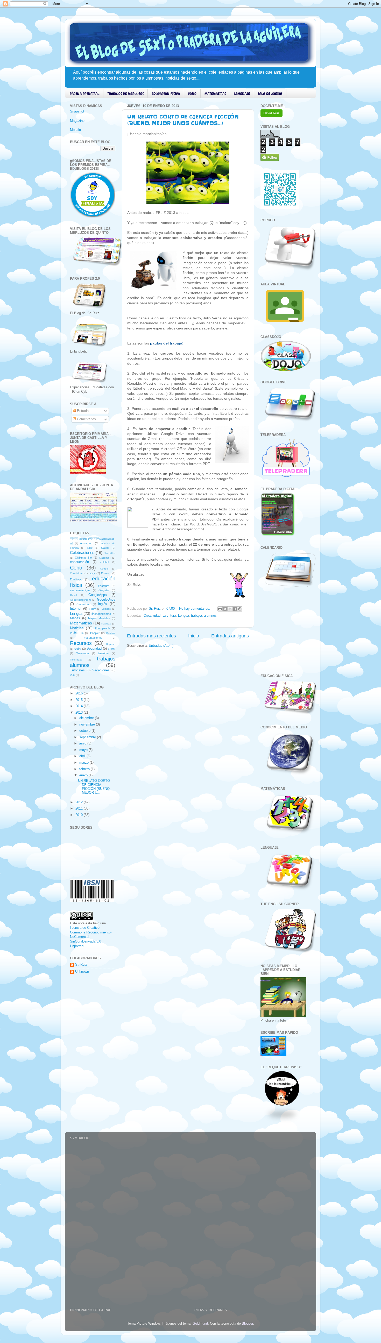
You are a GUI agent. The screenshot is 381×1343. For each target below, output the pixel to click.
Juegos (106, 608)
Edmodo (106, 573)
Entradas (83, 411)
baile (90, 547)
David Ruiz (271, 113)
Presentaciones (92, 637)
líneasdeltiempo (101, 613)
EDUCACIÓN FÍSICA (166, 93)
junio (83, 743)
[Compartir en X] (229, 608)
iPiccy (92, 608)
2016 (79, 693)
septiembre (88, 737)
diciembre (87, 718)
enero (84, 775)
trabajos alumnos (204, 615)
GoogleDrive (106, 599)
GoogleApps (97, 595)
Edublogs (76, 579)
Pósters (110, 633)
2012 (79, 802)
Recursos (81, 643)
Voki (72, 675)
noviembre (87, 724)
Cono (76, 568)
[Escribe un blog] (225, 608)
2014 (79, 706)
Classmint (104, 557)
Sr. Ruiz (81, 964)
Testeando (82, 653)
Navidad (106, 623)
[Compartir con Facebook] (234, 608)
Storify (111, 648)
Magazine (77, 121)
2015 (79, 700)
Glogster (103, 590)
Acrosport (86, 543)
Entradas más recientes (151, 635)
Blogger (247, 1323)
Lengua (183, 615)
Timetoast (76, 659)
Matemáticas (81, 623)
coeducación (79, 562)
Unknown (82, 971)
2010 (79, 815)
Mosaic (75, 130)
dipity (92, 573)
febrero (85, 769)
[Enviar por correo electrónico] (220, 608)
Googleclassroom (80, 599)
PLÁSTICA (76, 633)
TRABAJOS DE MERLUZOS (125, 93)
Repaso (110, 644)
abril (83, 756)
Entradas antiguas (230, 635)
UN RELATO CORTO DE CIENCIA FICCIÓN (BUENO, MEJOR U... (94, 786)
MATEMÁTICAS (215, 93)
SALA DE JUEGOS (270, 93)
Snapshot (77, 111)
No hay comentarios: (195, 608)
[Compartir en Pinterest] (239, 608)
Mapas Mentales (99, 618)
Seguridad (94, 648)
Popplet (95, 633)
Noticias (77, 628)
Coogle (104, 568)
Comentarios (86, 419)
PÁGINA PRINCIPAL (84, 93)
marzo (84, 762)
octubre (85, 731)
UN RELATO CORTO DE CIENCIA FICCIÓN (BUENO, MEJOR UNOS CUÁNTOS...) (183, 120)
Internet (75, 608)
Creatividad (152, 615)
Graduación (83, 604)
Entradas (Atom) (161, 646)
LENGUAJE (242, 93)
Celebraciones (82, 552)
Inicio (193, 635)
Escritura (169, 615)
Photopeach (102, 628)
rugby (77, 648)
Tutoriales (77, 670)
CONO (192, 93)
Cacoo (105, 547)
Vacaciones (101, 670)
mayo (84, 750)
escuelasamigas (80, 590)
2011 (79, 808)
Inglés (102, 604)
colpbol (104, 562)
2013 (79, 712)
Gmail (73, 595)
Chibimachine (83, 557)
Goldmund (200, 1323)
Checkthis (109, 553)
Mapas (75, 618)
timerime (103, 653)
